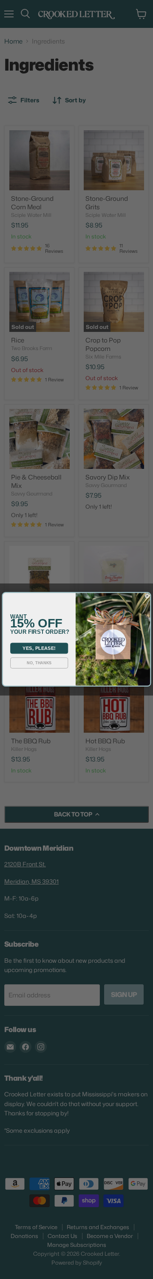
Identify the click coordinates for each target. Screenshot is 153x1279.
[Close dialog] (147, 596)
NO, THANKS (39, 663)
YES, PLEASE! (39, 648)
